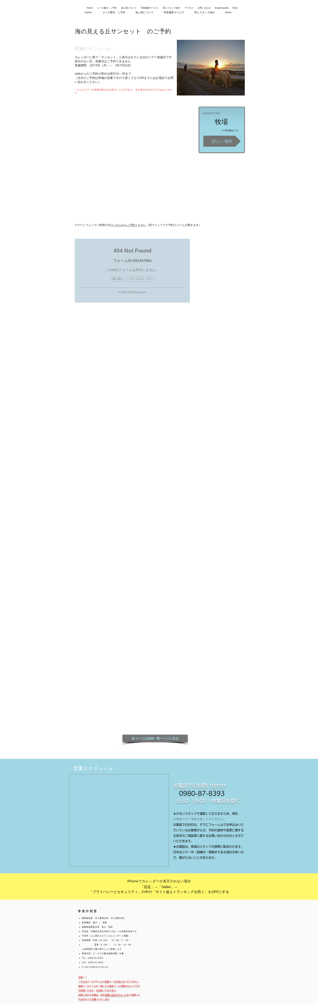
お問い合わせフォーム (116, 995)
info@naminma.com (98, 967)
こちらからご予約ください (129, 225)
